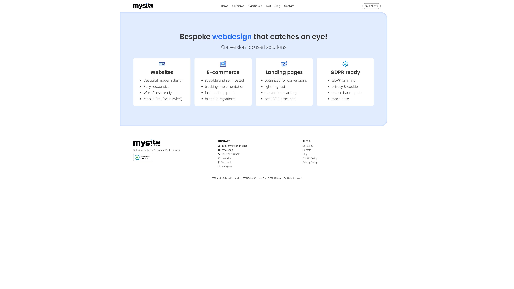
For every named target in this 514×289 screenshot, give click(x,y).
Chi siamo (238, 6)
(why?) (177, 98)
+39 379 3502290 (230, 154)
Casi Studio (255, 6)
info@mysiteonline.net (234, 145)
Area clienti (371, 5)
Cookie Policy (310, 158)
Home (224, 6)
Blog (277, 6)
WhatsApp (227, 149)
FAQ (268, 6)
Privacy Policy (310, 162)
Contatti (289, 6)
